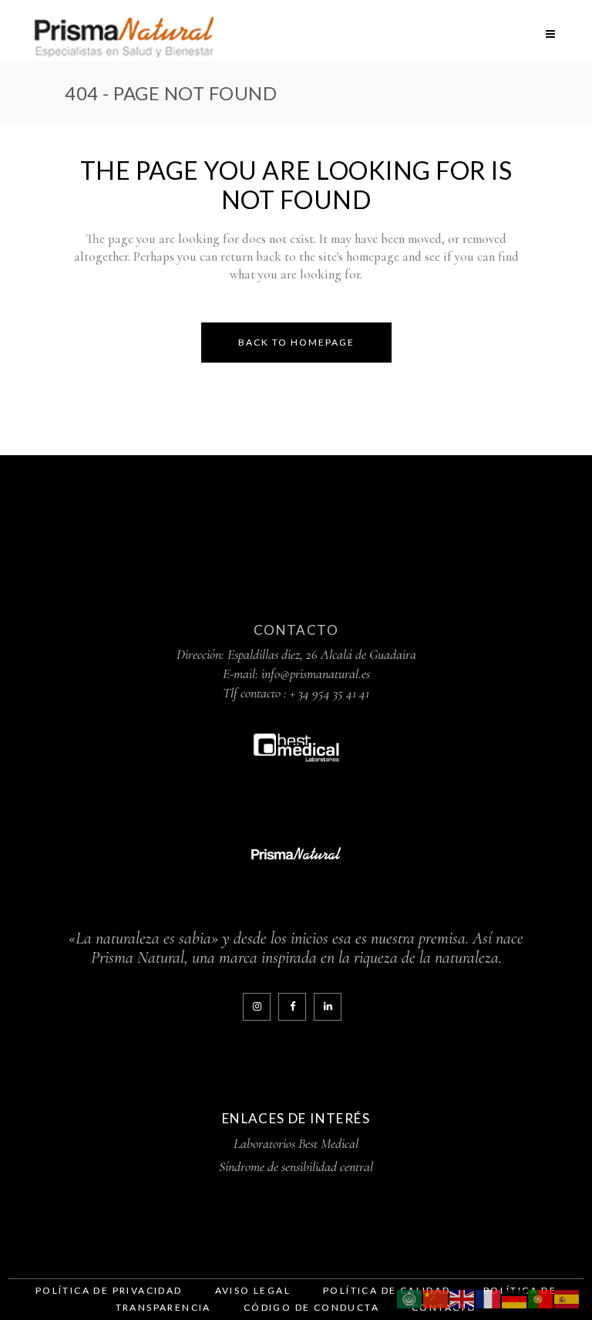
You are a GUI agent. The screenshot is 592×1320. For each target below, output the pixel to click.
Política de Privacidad (109, 1290)
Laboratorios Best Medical (296, 1143)
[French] (489, 1297)
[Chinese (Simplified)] (436, 1297)
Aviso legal (253, 1290)
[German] (515, 1297)
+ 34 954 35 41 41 (329, 692)
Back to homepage (296, 342)
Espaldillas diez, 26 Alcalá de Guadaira (321, 654)
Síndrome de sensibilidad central (296, 1166)
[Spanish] (567, 1297)
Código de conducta (311, 1307)
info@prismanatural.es (315, 673)
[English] (462, 1297)
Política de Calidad (387, 1290)
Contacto (296, 630)
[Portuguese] (541, 1297)
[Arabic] (410, 1297)
